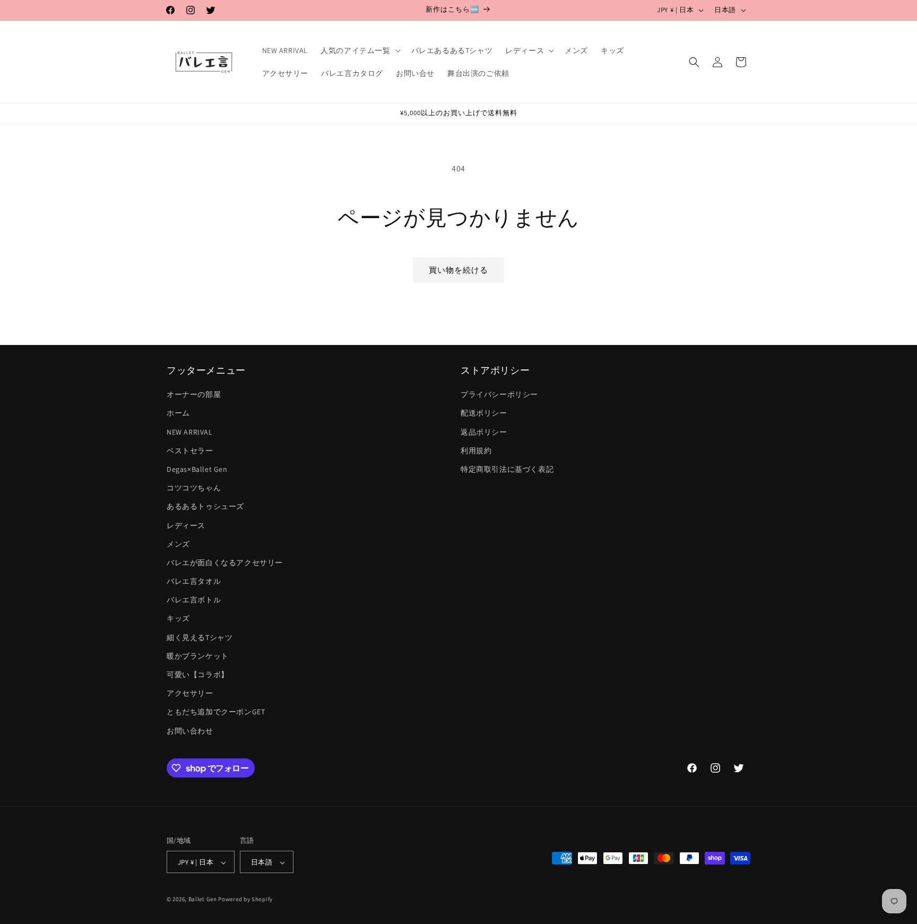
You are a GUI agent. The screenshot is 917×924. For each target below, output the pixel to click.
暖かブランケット (198, 656)
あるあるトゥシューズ (205, 507)
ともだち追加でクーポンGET (216, 712)
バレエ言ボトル (194, 600)
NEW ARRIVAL (190, 432)
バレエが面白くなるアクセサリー (225, 562)
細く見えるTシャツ (199, 637)
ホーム (178, 413)
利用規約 (476, 450)
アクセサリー (190, 693)
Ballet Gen (202, 899)
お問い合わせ (190, 731)
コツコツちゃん (194, 488)
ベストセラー (190, 450)
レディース (186, 525)
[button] (359, 50)
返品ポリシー (484, 432)
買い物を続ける (458, 270)
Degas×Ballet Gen (197, 469)
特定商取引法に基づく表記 (507, 469)
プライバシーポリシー (499, 395)
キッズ (178, 619)
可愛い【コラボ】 (198, 674)
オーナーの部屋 (194, 395)
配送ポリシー (484, 413)
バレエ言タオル (194, 581)
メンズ (178, 544)
